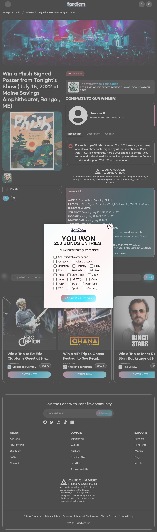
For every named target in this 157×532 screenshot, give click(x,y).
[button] (78, 298)
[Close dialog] (110, 226)
